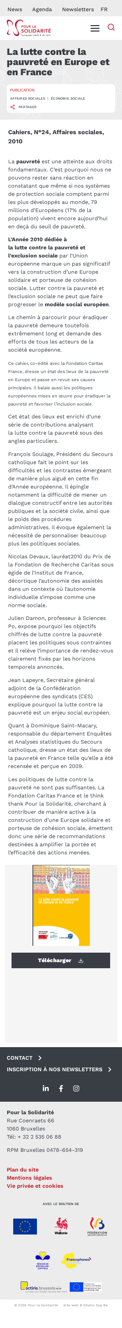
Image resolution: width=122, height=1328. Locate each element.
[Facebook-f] (61, 1088)
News (14, 9)
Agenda (42, 9)
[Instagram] (76, 1088)
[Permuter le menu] (94, 28)
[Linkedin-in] (46, 1088)
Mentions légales (29, 1178)
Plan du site (23, 1169)
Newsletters (78, 9)
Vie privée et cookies (35, 1186)
